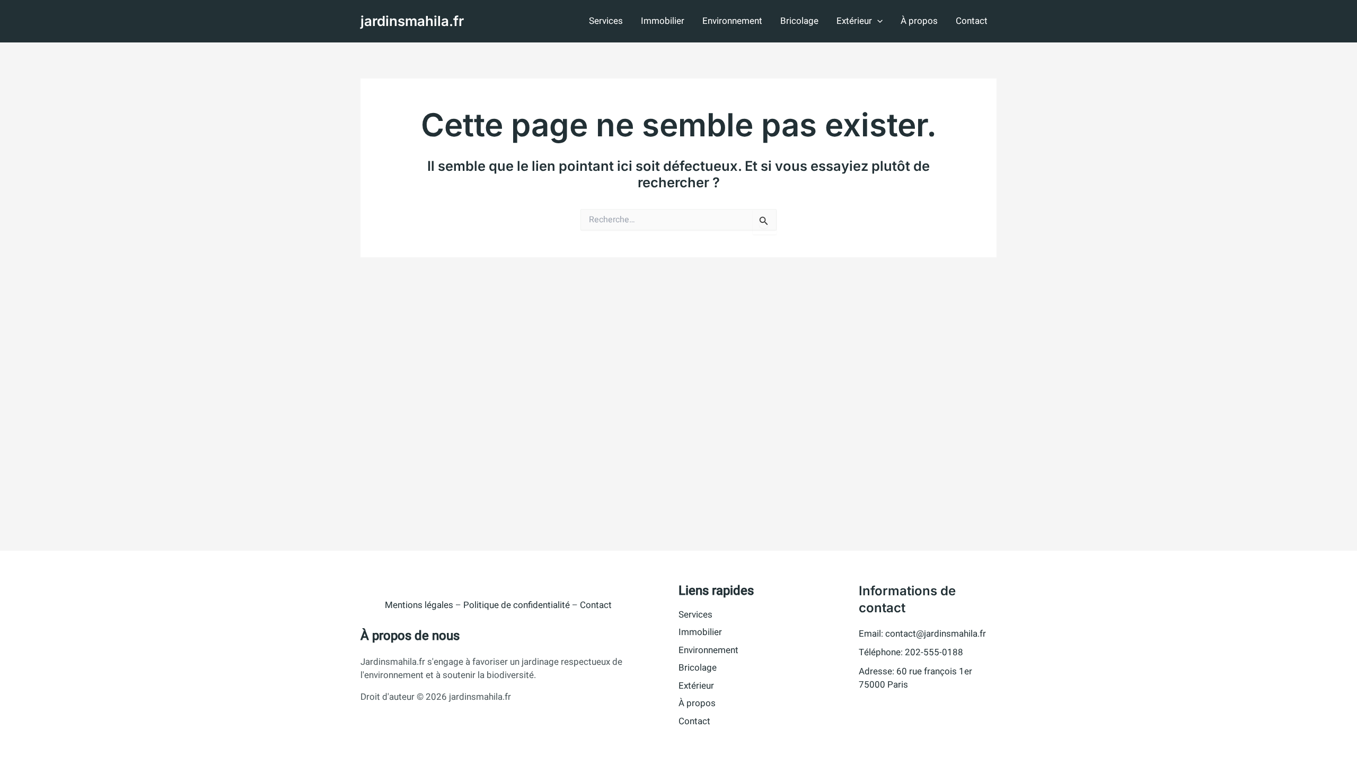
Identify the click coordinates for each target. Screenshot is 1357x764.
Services (606, 21)
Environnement (732, 21)
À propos (919, 21)
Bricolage (799, 21)
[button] (877, 21)
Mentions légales (419, 605)
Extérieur (854, 21)
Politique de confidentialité (516, 605)
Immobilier (662, 21)
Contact (972, 21)
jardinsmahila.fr (412, 21)
